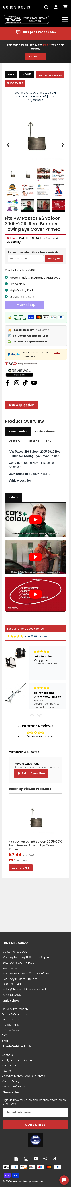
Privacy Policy (10, 1025)
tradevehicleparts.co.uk (28, 1181)
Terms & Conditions (14, 1014)
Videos (13, 497)
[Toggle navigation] (65, 19)
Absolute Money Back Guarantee (23, 1076)
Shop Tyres (15, 83)
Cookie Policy (10, 1081)
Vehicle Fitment (46, 431)
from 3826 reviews (35, 636)
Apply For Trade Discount (18, 1060)
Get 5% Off (36, 56)
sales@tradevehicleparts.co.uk (24, 989)
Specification (18, 431)
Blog (5, 1040)
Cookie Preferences (14, 1086)
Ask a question (21, 405)
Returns (33, 441)
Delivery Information (15, 1009)
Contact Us (9, 1065)
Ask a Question (33, 773)
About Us (8, 1055)
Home (27, 74)
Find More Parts (50, 75)
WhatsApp (13, 995)
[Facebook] (8, 383)
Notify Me (54, 258)
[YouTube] (34, 383)
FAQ (49, 441)
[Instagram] (16, 383)
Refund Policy (10, 1030)
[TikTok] (25, 383)
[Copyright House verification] (35, 1140)
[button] (31, 716)
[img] (15, 636)
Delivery (14, 441)
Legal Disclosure (12, 1019)
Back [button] (11, 74)
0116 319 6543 (33, 238)
